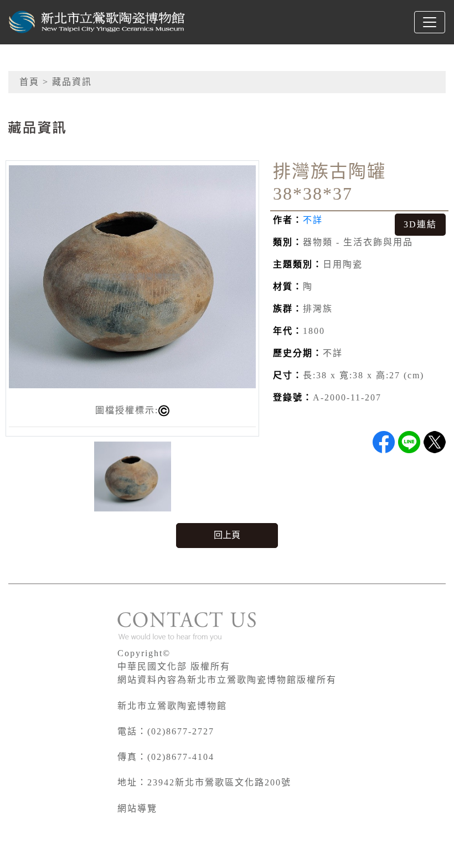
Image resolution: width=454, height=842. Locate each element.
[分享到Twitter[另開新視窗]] (435, 442)
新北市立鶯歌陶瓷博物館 (172, 706)
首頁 (29, 82)
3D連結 (420, 224)
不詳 (313, 220)
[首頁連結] (97, 22)
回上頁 (227, 535)
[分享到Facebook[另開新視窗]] (384, 442)
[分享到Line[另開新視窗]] (409, 442)
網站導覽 (137, 808)
